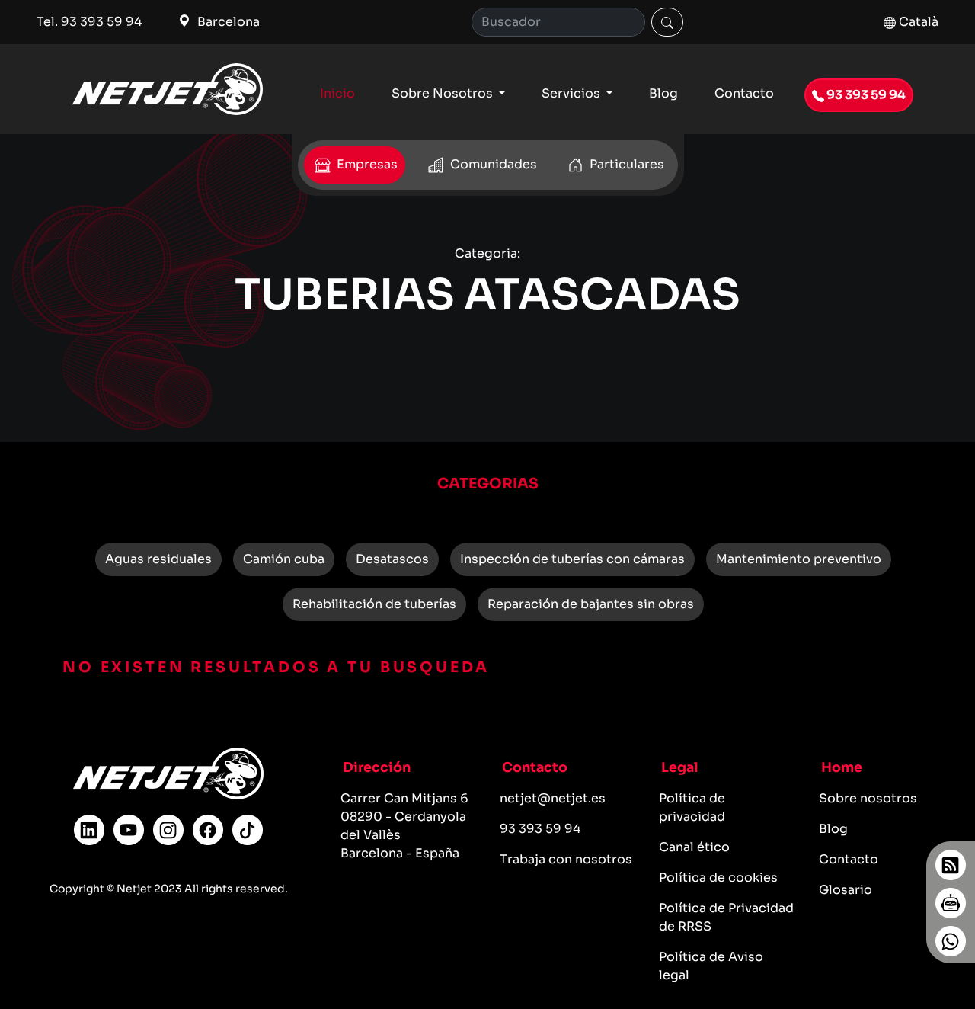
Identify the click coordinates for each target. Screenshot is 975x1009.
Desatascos (392, 559)
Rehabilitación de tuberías (374, 604)
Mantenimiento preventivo (798, 559)
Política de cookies (718, 878)
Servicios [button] (572, 93)
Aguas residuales (158, 559)
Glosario (845, 890)
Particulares (625, 164)
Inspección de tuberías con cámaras (572, 559)
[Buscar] (667, 22)
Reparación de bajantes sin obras (591, 604)
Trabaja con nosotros (566, 859)
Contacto (744, 93)
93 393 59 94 (865, 95)
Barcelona (227, 22)
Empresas (366, 164)
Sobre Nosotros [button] (444, 93)
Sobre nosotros (868, 798)
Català (917, 22)
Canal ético (694, 847)
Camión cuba (283, 559)
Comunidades (492, 164)
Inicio (337, 93)
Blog (663, 93)
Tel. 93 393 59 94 (89, 22)
